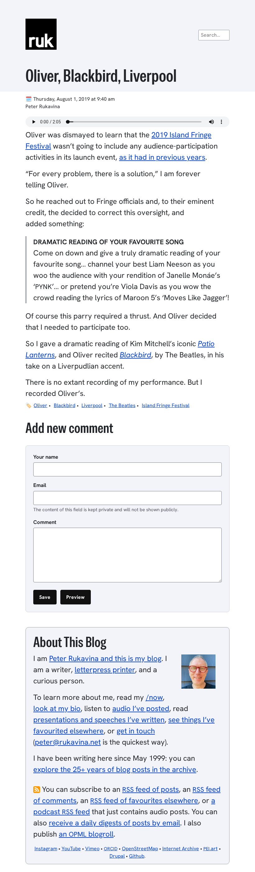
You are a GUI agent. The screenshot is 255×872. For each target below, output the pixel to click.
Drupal (117, 856)
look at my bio (57, 708)
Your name (45, 456)
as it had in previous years (162, 157)
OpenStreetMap (140, 848)
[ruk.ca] (128, 34)
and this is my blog (105, 658)
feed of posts (150, 789)
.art (210, 848)
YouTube (71, 848)
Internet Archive (180, 848)
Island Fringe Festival (165, 405)
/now (154, 697)
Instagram (46, 848)
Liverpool (91, 405)
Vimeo (92, 848)
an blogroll (86, 834)
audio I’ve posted (140, 708)
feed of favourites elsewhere (144, 800)
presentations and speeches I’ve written (99, 719)
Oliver (40, 405)
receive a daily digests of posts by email (114, 823)
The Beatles (122, 405)
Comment (44, 522)
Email (39, 485)
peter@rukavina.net (68, 742)
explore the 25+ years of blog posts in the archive (114, 769)
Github (136, 856)
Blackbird (64, 405)
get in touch (136, 731)
